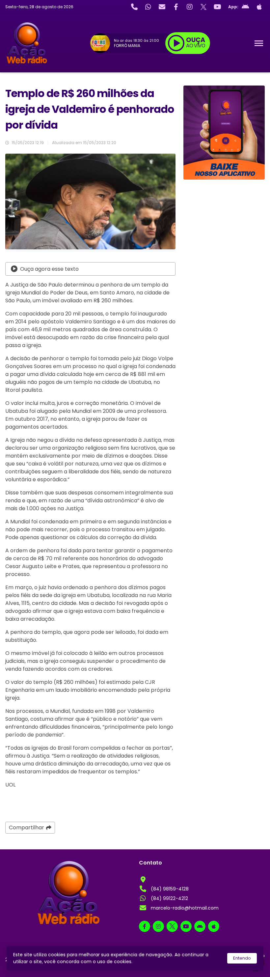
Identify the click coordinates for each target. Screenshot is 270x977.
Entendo (242, 958)
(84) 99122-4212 (169, 898)
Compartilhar (26, 827)
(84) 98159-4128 (170, 889)
